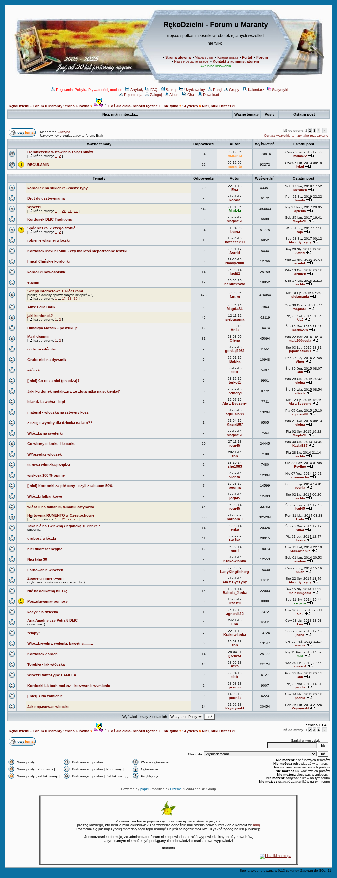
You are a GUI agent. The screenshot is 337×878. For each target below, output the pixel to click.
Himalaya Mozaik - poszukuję (52, 328)
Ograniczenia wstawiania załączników (60, 152)
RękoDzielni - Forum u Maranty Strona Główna (49, 106)
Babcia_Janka (235, 593)
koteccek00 (235, 242)
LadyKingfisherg (234, 572)
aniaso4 (300, 666)
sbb (234, 372)
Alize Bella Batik (41, 307)
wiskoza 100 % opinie (46, 475)
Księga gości (227, 57)
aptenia (300, 211)
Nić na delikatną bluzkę (47, 591)
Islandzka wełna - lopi (46, 402)
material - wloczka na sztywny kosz (58, 412)
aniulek (300, 263)
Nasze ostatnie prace (191, 61)
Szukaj (171, 90)
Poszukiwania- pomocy (47, 601)
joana (300, 635)
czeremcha (300, 477)
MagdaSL (235, 221)
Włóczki (34, 207)
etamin (33, 282)
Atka (235, 666)
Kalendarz (256, 90)
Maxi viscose (38, 337)
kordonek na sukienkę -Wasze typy (57, 188)
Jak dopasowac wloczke (48, 707)
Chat (191, 95)
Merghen (300, 189)
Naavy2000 (234, 263)
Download (211, 95)
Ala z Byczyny (300, 242)
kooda (234, 200)
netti (235, 550)
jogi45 (234, 445)
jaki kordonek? (40, 316)
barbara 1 (235, 519)
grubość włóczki (41, 538)
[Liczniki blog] (275, 856)
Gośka (234, 540)
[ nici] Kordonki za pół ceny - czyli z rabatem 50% (70, 486)
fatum (235, 297)
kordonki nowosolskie (46, 272)
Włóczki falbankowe (44, 496)
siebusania (300, 296)
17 (64, 298)
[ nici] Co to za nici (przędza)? (53, 381)
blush (300, 572)
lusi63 (235, 274)
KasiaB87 (235, 424)
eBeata (300, 393)
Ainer (300, 361)
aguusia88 (235, 414)
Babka (234, 361)
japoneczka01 (300, 351)
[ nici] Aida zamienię (45, 696)
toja (300, 232)
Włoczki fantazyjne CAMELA (51, 675)
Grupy (234, 90)
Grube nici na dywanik (46, 360)
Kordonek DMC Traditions (49, 219)
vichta (300, 284)
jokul (300, 166)
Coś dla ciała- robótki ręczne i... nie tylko (142, 106)
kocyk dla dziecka (42, 612)
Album (174, 95)
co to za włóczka (41, 349)
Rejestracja (133, 95)
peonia (235, 487)
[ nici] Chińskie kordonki (48, 261)
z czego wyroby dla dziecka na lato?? (59, 423)
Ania (235, 330)
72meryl (235, 393)
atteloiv (300, 561)
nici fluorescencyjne (44, 549)
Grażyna (64, 132)
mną (256, 825)
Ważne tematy (99, 144)
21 (70, 211)
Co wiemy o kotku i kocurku (51, 444)
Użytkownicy (194, 90)
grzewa (234, 656)
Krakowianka (300, 550)
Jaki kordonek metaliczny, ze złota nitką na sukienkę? (73, 391)
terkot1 (235, 382)
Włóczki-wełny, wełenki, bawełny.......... (60, 643)
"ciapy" (33, 633)
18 (70, 298)
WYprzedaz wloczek (44, 454)
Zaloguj (156, 95)
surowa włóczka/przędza (48, 465)
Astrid (234, 253)
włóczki (33, 370)
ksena (235, 232)
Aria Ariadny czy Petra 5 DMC (52, 620)
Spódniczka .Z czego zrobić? (52, 228)
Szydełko (190, 106)
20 (64, 211)
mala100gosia (300, 340)
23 (76, 519)
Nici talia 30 (37, 559)
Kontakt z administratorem (236, 61)
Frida (300, 519)
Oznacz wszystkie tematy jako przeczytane (296, 135)
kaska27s (300, 330)
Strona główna (178, 57)
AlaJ (300, 319)
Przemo (176, 789)
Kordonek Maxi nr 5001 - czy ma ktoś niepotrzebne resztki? (78, 251)
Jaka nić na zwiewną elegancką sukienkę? (63, 526)
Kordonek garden (42, 654)
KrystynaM (234, 708)
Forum (262, 57)
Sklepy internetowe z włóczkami (55, 291)
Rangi (217, 90)
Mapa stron (204, 57)
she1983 (235, 466)
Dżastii (235, 603)
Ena (234, 189)
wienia (300, 645)
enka (235, 529)
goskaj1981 (235, 351)
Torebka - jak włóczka (46, 664)
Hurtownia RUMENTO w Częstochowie (60, 515)
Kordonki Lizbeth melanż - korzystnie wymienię (68, 685)
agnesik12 (235, 614)
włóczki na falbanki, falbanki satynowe (60, 507)
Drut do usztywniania (46, 198)
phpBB (145, 789)
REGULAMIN (38, 165)
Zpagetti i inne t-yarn (45, 578)
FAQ (154, 90)
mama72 (300, 156)
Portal (247, 57)
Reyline (300, 466)
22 (76, 211)
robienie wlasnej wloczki (48, 240)
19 (76, 298)
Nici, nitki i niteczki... (220, 106)
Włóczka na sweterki (45, 433)
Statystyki (280, 90)
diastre (300, 540)
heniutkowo (234, 284)
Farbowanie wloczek (45, 570)
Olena (235, 340)
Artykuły (136, 90)
